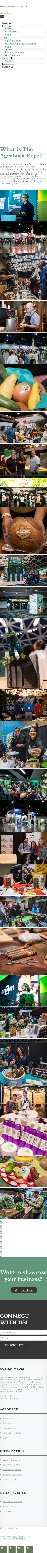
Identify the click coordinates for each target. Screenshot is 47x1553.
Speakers (7, 1423)
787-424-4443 (6, 1396)
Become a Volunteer (13, 1474)
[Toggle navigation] (2, 16)
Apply (8, 34)
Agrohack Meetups (12, 1433)
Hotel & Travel (9, 1479)
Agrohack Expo (10, 1428)
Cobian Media (6, 1377)
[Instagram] (29, 1549)
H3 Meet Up (8, 1511)
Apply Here (24, 1290)
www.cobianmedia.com (11, 1398)
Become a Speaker (12, 1465)
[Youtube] (20, 1549)
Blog (5, 1438)
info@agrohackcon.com (13, 6)
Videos (8, 61)
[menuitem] (26, 2)
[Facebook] (12, 1549)
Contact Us (7, 66)
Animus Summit (10, 1506)
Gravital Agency (19, 1539)
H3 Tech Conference (12, 1501)
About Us (7, 1418)
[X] (3, 1549)
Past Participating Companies (20, 43)
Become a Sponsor (12, 1469)
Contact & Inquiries (12, 1460)
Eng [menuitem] (26, 2)
